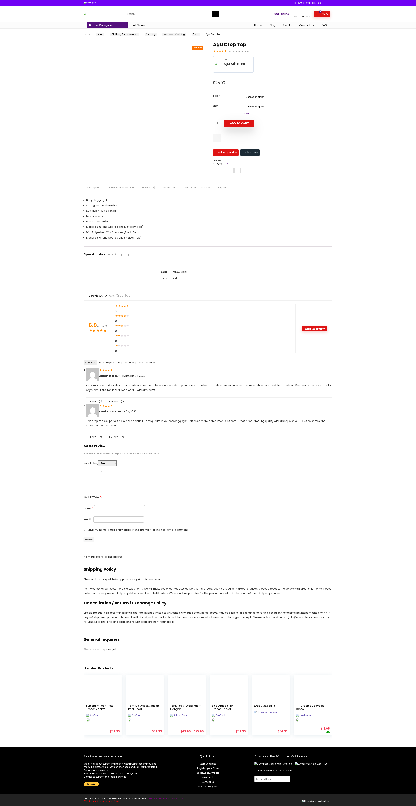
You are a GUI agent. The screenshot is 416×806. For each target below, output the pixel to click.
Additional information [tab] (121, 187)
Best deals (208, 777)
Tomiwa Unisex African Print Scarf (143, 707)
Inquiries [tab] (223, 187)
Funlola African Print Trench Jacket (99, 707)
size (215, 105)
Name (89, 508)
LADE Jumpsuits (264, 706)
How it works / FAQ (208, 786)
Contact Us (306, 25)
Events (287, 25)
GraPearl (94, 715)
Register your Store (208, 768)
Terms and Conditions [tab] (197, 187)
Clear (246, 113)
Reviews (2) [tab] (148, 187)
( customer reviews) (239, 51)
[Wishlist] (305, 12)
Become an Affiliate (208, 772)
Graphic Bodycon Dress (310, 707)
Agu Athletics (234, 64)
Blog (272, 25)
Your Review (92, 497)
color (216, 96)
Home (258, 25)
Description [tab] (93, 187)
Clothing (151, 34)
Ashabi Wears (181, 715)
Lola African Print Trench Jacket (223, 707)
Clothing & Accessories (124, 34)
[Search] (215, 14)
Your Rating (91, 463)
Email (88, 519)
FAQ (324, 25)
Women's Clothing (174, 34)
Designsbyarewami (268, 712)
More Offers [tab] (170, 187)
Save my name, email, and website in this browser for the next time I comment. (138, 530)
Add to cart (239, 123)
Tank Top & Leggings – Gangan (185, 707)
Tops (196, 34)
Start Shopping (208, 763)
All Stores (138, 25)
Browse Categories (101, 25)
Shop (100, 34)
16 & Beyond (306, 715)
